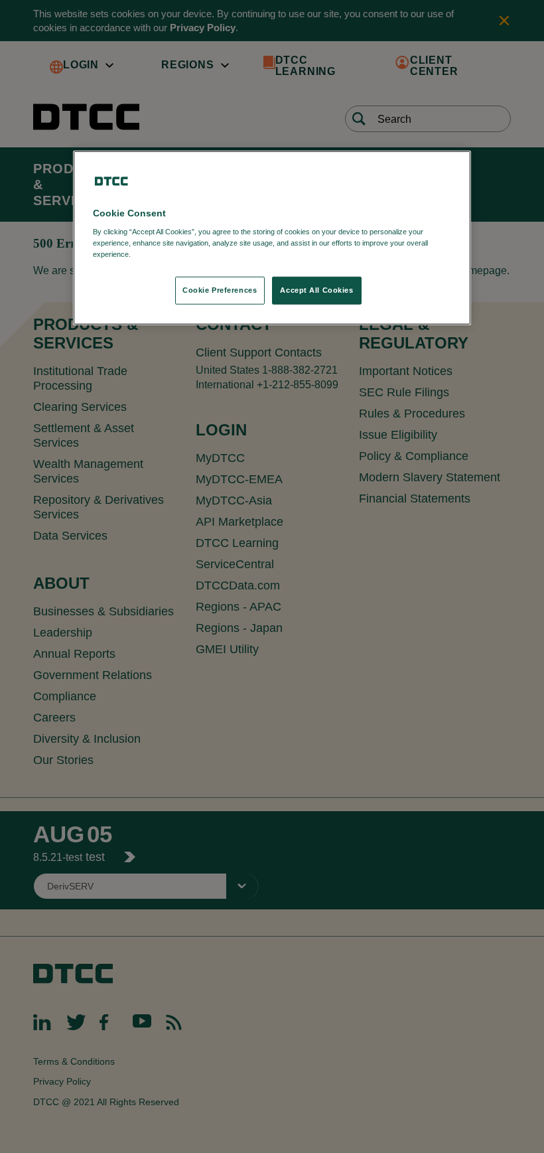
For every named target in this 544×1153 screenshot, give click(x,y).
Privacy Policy (160, 254)
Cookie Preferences (219, 290)
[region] (272, 237)
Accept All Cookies (316, 290)
